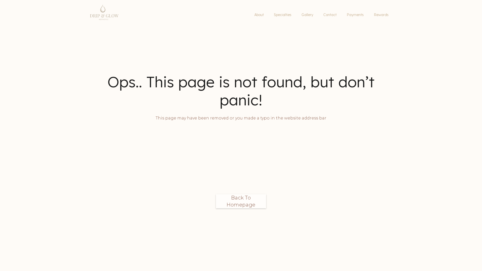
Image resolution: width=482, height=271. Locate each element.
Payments (355, 15)
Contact (330, 15)
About (259, 15)
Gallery (307, 15)
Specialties (282, 15)
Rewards (381, 15)
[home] (133, 15)
